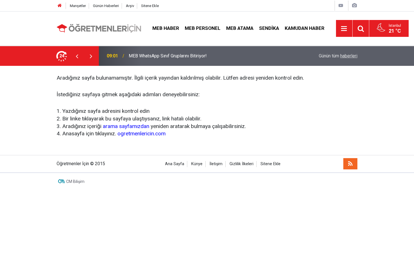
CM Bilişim (75, 181)
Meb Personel (203, 28)
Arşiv (130, 6)
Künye (196, 164)
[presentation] (77, 56)
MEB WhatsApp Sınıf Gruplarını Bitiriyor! (168, 56)
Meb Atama (239, 28)
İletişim (216, 164)
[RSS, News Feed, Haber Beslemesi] (350, 163)
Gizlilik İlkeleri (241, 164)
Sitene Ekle (150, 6)
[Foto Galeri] (354, 5)
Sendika (269, 28)
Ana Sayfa (174, 164)
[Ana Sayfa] (60, 6)
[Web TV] (341, 5)
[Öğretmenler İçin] (99, 28)
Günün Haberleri (106, 6)
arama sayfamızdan (126, 126)
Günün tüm (338, 56)
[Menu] (344, 28)
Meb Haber (165, 28)
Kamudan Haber (304, 28)
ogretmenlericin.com (141, 133)
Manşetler (78, 6)
